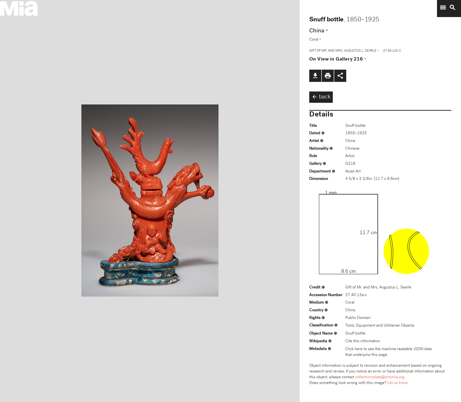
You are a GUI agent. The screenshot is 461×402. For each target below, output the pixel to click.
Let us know (398, 383)
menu (443, 7)
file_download (315, 75)
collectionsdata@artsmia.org (379, 377)
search (452, 7)
